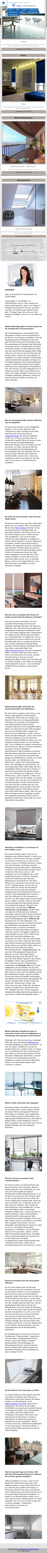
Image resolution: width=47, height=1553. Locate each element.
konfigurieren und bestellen (23, 49)
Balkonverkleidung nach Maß (15, 1404)
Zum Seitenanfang (23, 1551)
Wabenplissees (33, 1042)
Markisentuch (13, 12)
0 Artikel (19, 6)
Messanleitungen (33, 12)
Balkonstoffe (33, 9)
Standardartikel (23, 180)
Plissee (11, 9)
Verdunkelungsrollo (12, 436)
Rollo (17, 9)
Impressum (32, 6)
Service (36, 1549)
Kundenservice (13, 14)
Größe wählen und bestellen (23, 236)
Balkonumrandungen (24, 118)
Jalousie (24, 9)
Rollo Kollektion (21, 528)
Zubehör (22, 12)
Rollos (23, 55)
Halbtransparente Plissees (14, 650)
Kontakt (25, 6)
